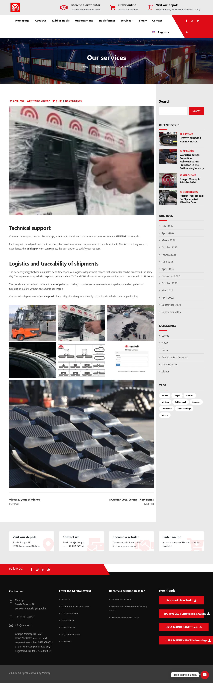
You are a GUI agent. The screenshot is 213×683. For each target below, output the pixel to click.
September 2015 (171, 312)
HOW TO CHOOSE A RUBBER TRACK (190, 139)
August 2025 (169, 254)
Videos (165, 371)
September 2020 (171, 304)
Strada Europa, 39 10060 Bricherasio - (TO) (178, 9)
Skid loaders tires (69, 613)
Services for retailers (121, 599)
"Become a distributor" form (125, 617)
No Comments (73, 101)
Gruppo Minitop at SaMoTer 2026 (190, 180)
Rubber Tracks (61, 20)
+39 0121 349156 (24, 617)
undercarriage (184, 408)
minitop (45, 101)
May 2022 (167, 290)
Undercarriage (84, 20)
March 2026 (169, 240)
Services (126, 20)
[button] (205, 675)
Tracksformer (107, 20)
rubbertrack (180, 402)
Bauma (165, 395)
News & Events (68, 627)
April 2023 (168, 269)
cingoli (177, 395)
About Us (40, 20)
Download (66, 641)
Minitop (165, 402)
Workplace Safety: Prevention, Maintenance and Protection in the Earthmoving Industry (192, 161)
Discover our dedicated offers (85, 9)
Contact (157, 20)
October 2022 (170, 283)
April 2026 (168, 233)
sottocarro (167, 408)
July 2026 (167, 225)
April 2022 (168, 297)
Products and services (104, 66)
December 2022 (171, 276)
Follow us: (16, 568)
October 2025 (170, 247)
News (165, 342)
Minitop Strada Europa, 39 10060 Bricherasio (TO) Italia (30, 604)
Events (165, 335)
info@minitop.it (23, 625)
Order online (127, 5)
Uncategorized (170, 364)
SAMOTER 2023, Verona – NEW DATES (131, 499)
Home (84, 66)
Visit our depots (167, 5)
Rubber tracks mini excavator (75, 606)
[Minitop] (15, 7)
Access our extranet (128, 9)
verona (165, 415)
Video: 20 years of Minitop (24, 499)
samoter (196, 402)
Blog (142, 20)
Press (165, 350)
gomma (189, 395)
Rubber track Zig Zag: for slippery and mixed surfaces (192, 199)
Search (164, 101)
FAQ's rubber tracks (70, 634)
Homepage (22, 20)
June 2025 (168, 261)
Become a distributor (85, 5)
